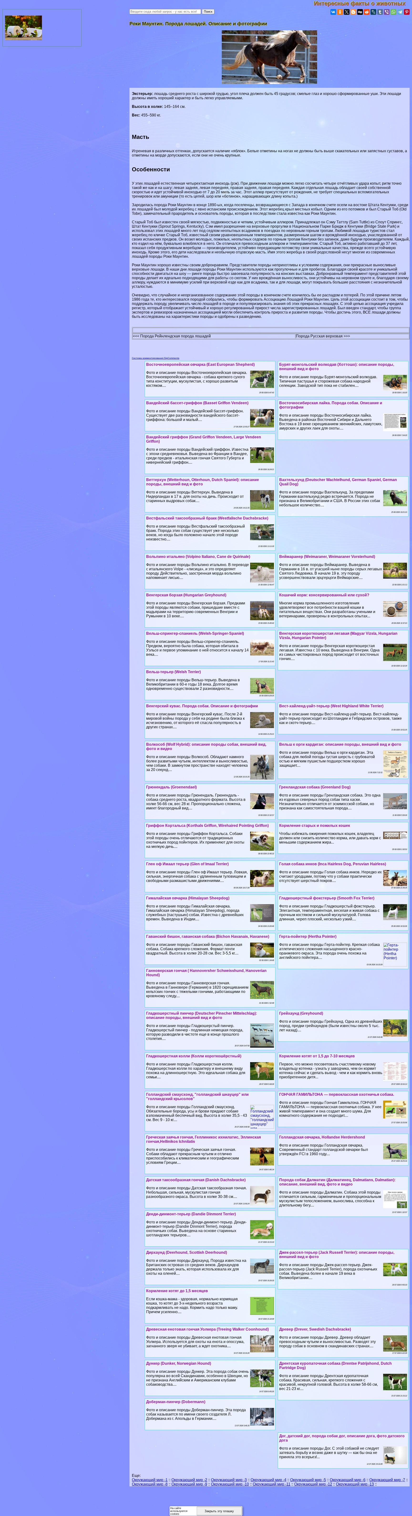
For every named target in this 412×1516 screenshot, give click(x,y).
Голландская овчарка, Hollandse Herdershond (322, 1137)
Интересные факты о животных (363, 3)
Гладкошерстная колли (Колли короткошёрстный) (193, 1056)
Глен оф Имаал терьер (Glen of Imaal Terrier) (187, 864)
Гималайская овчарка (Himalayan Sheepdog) (187, 898)
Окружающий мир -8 (150, 1484)
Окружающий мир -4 (268, 1480)
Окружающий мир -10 (230, 1484)
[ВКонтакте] (333, 12)
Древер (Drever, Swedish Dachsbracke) (315, 1329)
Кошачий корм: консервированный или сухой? (324, 595)
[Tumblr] (380, 12)
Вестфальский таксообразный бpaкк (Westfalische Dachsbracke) (207, 518)
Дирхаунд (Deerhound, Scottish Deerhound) (186, 1252)
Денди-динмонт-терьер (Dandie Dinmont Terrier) (191, 1214)
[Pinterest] (407, 12)
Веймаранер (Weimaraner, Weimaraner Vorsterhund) (327, 557)
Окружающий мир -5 (308, 1480)
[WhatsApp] (393, 12)
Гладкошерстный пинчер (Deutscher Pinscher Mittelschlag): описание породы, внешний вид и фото (201, 1015)
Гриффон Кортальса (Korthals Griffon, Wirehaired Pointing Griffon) (207, 826)
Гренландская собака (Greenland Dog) (314, 787)
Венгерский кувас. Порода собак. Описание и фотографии (202, 706)
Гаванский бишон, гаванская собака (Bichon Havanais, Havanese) (207, 936)
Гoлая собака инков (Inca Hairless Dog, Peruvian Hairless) (332, 864)
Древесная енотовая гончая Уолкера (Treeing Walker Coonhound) (207, 1329)
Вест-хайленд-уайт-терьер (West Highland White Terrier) (331, 706)
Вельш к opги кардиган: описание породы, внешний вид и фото (340, 744)
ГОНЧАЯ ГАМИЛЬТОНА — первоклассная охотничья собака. (336, 1094)
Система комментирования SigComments (155, 358)
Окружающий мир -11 (271, 1484)
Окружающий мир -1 (150, 1480)
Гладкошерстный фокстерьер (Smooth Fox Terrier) (326, 898)
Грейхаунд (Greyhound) (301, 1013)
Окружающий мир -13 (355, 1484)
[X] (347, 12)
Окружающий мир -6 (348, 1480)
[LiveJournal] (373, 12)
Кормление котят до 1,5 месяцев (177, 1291)
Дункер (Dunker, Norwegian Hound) (178, 1363)
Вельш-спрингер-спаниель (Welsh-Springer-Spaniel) (195, 633)
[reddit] (367, 12)
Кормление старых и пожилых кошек (314, 826)
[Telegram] (400, 12)
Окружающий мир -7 (387, 1480)
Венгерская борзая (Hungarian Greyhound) (186, 595)
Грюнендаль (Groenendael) (171, 787)
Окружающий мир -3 (229, 1480)
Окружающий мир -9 (189, 1484)
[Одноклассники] (340, 12)
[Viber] (387, 12)
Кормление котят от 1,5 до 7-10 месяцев (317, 1056)
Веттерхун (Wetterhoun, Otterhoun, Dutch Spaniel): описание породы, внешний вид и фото (202, 482)
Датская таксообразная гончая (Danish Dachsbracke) (196, 1180)
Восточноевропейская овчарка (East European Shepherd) (200, 364)
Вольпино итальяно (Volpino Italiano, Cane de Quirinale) (198, 557)
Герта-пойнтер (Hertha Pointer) (307, 936)
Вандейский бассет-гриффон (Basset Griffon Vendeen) (197, 403)
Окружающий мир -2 (189, 1480)
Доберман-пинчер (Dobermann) (175, 1402)
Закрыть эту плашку (219, 1511)
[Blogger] (353, 12)
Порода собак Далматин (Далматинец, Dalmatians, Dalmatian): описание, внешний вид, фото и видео (337, 1182)
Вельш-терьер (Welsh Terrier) (173, 672)
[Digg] (360, 12)
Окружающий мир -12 (313, 1484)
